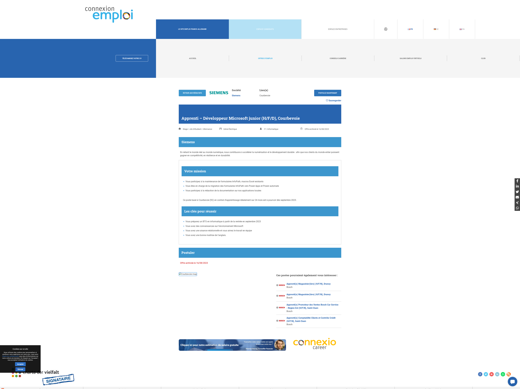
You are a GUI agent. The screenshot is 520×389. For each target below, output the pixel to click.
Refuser (20, 369)
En (463, 29)
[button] (512, 381)
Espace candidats (265, 29)
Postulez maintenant (327, 93)
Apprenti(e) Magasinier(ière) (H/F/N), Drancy (309, 284)
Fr (411, 29)
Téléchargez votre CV (132, 58)
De (437, 29)
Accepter (20, 364)
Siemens (236, 95)
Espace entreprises (337, 29)
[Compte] (385, 29)
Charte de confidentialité (10, 356)
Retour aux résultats (192, 93)
